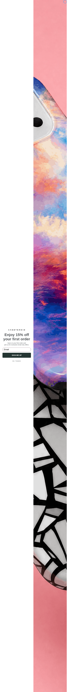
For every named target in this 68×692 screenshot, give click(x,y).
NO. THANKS (16, 361)
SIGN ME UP (17, 355)
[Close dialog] (65, 1)
